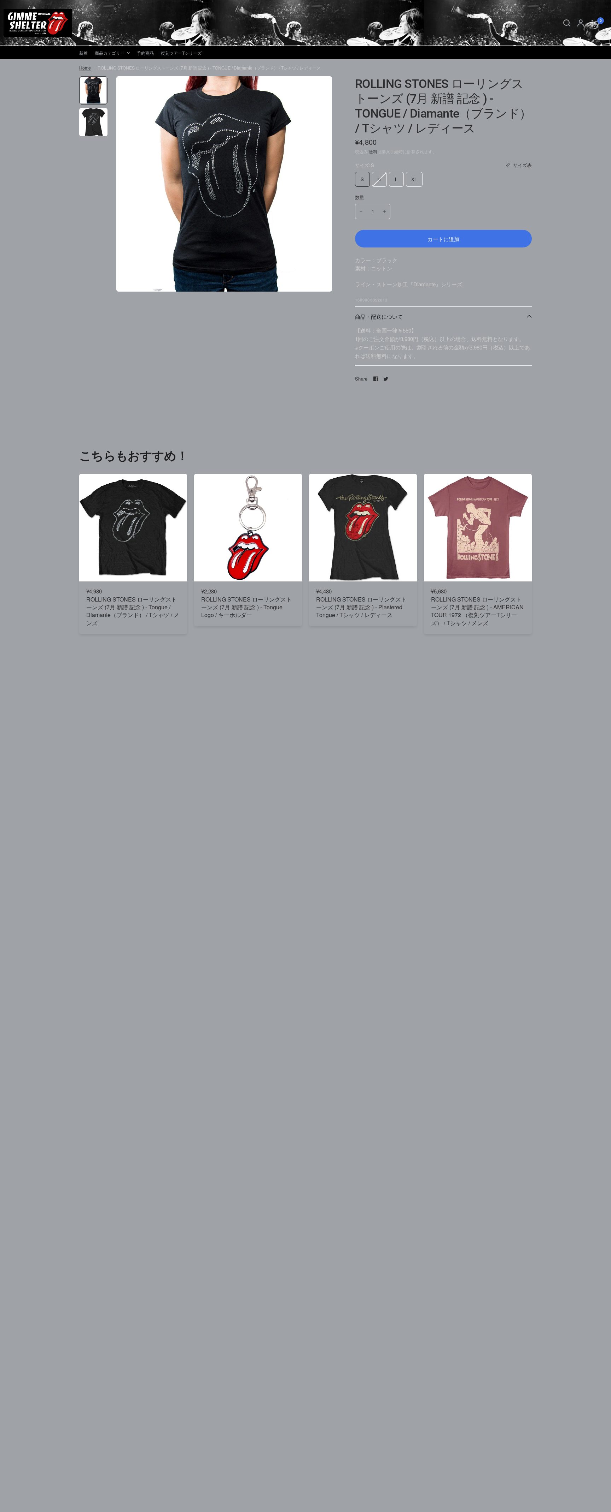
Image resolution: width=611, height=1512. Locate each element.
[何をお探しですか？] (567, 23)
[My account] (581, 23)
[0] (594, 23)
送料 (373, 151)
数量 (360, 197)
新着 (83, 53)
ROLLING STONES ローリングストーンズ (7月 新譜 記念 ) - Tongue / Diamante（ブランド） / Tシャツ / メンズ (132, 611)
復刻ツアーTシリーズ (181, 53)
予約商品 (145, 53)
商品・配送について (379, 316)
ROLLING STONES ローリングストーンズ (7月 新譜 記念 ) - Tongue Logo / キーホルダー (246, 607)
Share (361, 378)
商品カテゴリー (109, 53)
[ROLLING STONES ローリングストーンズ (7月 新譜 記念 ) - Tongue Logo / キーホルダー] (248, 527)
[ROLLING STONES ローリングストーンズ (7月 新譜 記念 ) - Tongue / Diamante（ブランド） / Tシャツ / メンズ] (133, 527)
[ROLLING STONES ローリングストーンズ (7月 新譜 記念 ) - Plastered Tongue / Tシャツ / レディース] (363, 527)
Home (85, 68)
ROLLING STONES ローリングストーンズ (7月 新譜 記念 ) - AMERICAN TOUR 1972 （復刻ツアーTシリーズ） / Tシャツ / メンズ (477, 611)
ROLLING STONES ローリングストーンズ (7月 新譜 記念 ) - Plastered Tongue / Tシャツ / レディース (361, 607)
